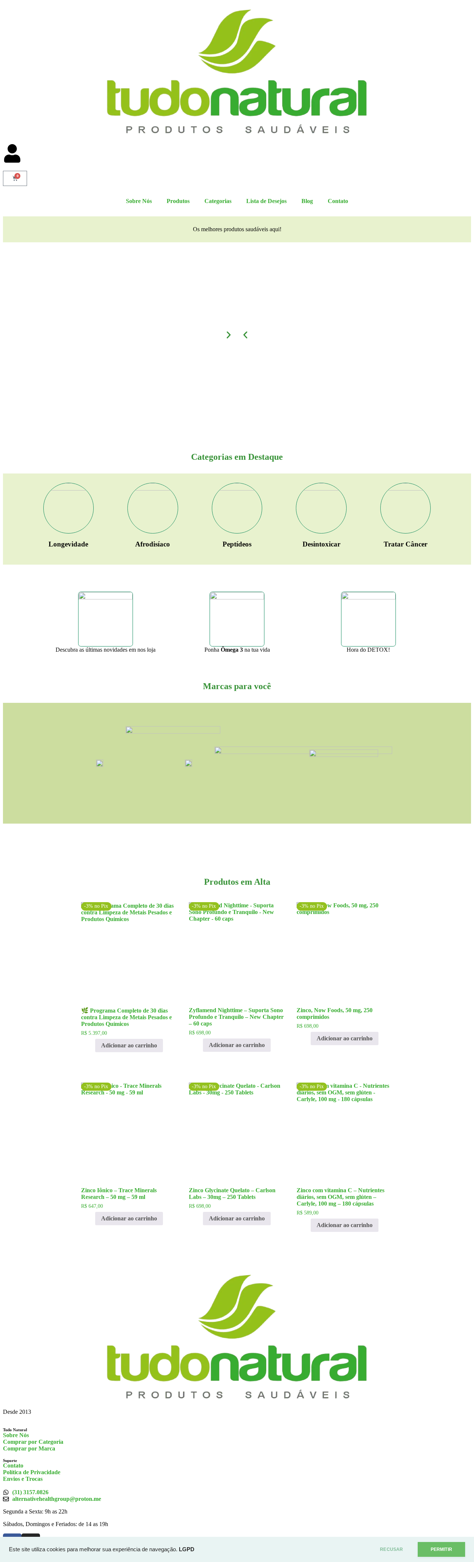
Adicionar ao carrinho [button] (129, 1045)
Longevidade (68, 544)
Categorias (217, 201)
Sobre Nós (139, 201)
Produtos (178, 201)
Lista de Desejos (266, 201)
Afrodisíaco (152, 544)
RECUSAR (391, 1549)
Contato (338, 201)
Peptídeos (237, 544)
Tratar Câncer (405, 544)
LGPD (186, 1549)
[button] (245, 335)
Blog (307, 201)
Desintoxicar (321, 544)
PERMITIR (441, 1549)
